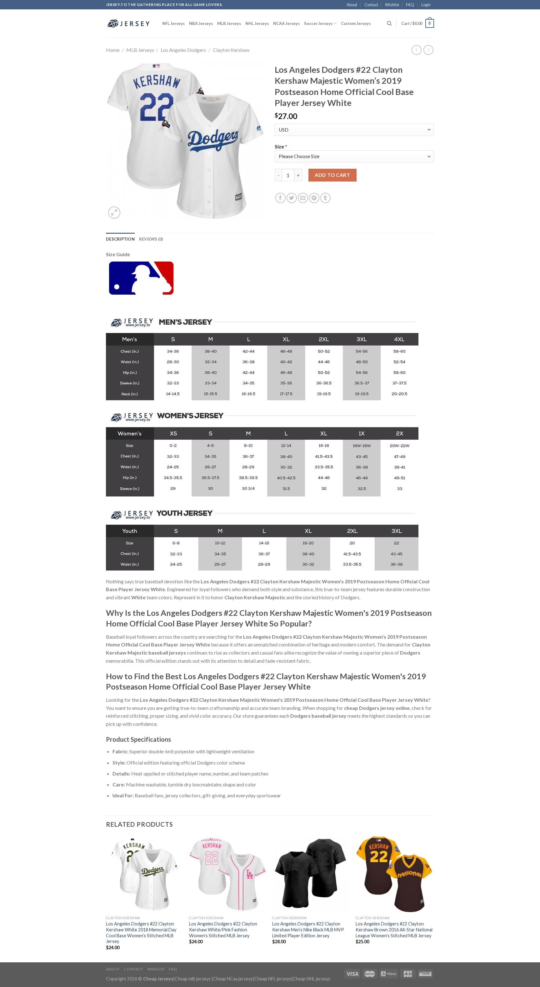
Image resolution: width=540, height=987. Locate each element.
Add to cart (332, 175)
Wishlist (392, 4)
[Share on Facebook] (280, 198)
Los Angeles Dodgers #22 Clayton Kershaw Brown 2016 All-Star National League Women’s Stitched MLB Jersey (394, 929)
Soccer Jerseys (318, 23)
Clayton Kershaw (231, 50)
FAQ (410, 4)
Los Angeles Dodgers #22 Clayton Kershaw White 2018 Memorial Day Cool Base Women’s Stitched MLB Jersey (141, 932)
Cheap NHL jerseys (311, 978)
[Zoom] (114, 213)
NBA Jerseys (201, 23)
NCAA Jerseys (286, 23)
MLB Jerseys (229, 23)
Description (120, 239)
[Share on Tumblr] (325, 198)
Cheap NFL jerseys (272, 978)
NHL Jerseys (257, 23)
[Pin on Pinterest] (314, 198)
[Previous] (106, 898)
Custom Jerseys (356, 23)
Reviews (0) (151, 239)
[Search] (389, 23)
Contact (371, 4)
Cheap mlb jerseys (193, 978)
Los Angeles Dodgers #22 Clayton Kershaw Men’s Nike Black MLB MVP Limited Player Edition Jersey (308, 929)
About (352, 4)
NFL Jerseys (173, 23)
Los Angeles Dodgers (183, 50)
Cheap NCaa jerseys (233, 978)
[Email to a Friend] (303, 198)
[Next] (432, 898)
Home (112, 50)
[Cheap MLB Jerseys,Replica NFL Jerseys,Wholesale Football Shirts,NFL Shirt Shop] (129, 23)
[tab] (120, 239)
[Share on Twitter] (292, 198)
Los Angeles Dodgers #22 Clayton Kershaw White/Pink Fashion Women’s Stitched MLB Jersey (223, 929)
